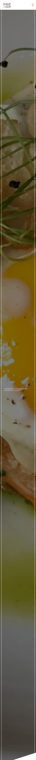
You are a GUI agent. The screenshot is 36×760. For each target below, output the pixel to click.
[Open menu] (33, 5)
